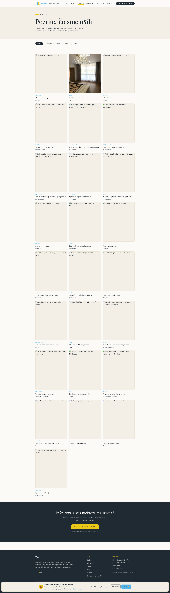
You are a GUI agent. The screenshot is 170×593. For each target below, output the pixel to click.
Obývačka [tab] (49, 44)
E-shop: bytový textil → (95, 576)
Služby (72, 3)
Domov (65, 3)
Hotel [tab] (66, 44)
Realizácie (81, 3)
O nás (97, 3)
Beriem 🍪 (126, 586)
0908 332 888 (117, 566)
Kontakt (109, 3)
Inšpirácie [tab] (76, 44)
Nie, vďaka (115, 586)
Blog (103, 3)
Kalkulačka (89, 3)
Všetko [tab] (39, 44)
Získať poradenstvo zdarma (85, 527)
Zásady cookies (78, 589)
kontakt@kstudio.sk (119, 569)
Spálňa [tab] (58, 44)
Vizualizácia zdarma (125, 3)
